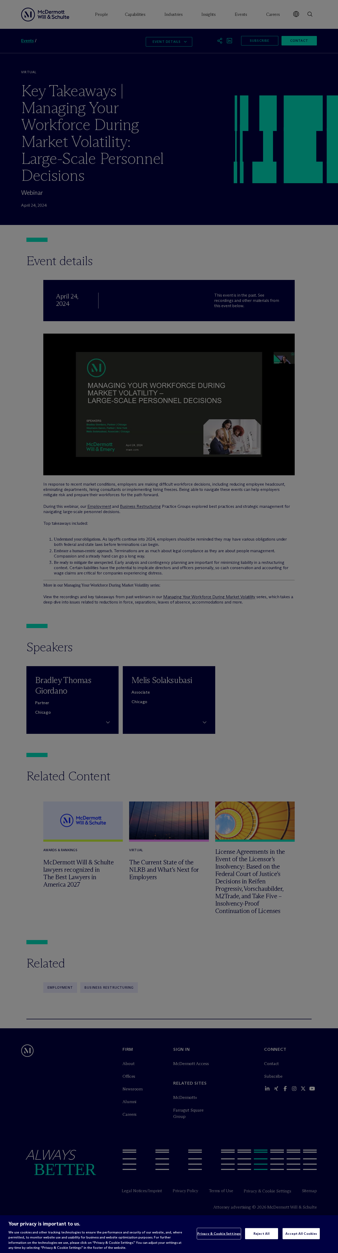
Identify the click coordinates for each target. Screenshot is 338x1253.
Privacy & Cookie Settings (219, 1233)
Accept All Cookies (301, 1233)
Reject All (261, 1233)
